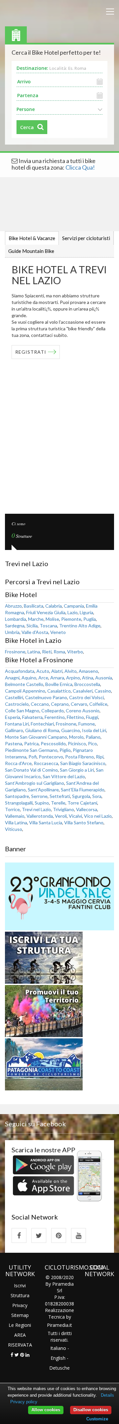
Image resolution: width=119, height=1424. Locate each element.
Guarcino (70, 730)
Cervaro (79, 704)
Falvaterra (32, 717)
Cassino (103, 691)
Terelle (58, 803)
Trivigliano (63, 809)
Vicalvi (75, 816)
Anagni (12, 677)
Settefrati (60, 796)
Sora (96, 796)
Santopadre (17, 796)
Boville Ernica (58, 684)
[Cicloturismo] (19, 1235)
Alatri (56, 671)
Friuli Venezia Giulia (45, 612)
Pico (92, 743)
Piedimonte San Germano (31, 750)
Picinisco (77, 743)
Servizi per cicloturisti (86, 238)
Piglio (65, 750)
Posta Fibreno (79, 756)
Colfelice (98, 704)
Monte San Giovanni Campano (36, 737)
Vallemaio (14, 816)
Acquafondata (19, 671)
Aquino (28, 677)
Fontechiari (42, 723)
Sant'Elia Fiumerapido (82, 789)
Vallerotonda (39, 816)
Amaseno (88, 671)
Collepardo (52, 710)
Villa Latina (16, 822)
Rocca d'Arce (18, 763)
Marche (36, 619)
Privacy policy (23, 1401)
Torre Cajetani (82, 803)
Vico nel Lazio (98, 816)
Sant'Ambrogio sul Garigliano (34, 783)
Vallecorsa (86, 809)
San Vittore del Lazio (64, 776)
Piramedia (57, 1325)
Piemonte (71, 619)
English (58, 1358)
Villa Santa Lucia (45, 822)
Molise (52, 619)
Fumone (86, 723)
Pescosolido (53, 743)
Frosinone (15, 651)
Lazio (72, 612)
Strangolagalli (19, 803)
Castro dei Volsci (86, 697)
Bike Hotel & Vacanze (32, 238)
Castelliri (14, 697)
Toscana (48, 625)
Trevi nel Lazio (36, 809)
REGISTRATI (30, 352)
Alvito (70, 671)
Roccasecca (46, 763)
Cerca (27, 127)
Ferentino (55, 717)
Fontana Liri (17, 723)
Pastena (13, 743)
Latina (33, 651)
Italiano (58, 1348)
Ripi (99, 756)
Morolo (76, 737)
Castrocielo (17, 704)
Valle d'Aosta (34, 632)
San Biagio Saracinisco (82, 763)
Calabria (53, 606)
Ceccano (40, 704)
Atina (87, 677)
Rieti (47, 651)
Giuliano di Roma (42, 730)
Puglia (89, 619)
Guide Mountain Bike (31, 251)
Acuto (42, 671)
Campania (74, 606)
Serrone (39, 796)
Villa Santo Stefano (83, 822)
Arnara (57, 677)
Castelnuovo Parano (46, 697)
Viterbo (75, 651)
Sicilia (32, 625)
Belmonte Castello (24, 684)
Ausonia (103, 677)
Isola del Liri (94, 730)
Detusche (59, 1368)
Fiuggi (92, 717)
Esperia (12, 717)
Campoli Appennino (25, 691)
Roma (59, 651)
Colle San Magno (22, 710)
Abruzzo (13, 606)
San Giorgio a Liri (77, 770)
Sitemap (20, 1315)
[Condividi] (12, 1355)
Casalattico (59, 691)
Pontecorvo (51, 756)
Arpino (73, 677)
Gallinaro (14, 730)
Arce (43, 677)
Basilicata (33, 606)
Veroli (61, 816)
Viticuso (13, 829)
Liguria (86, 612)
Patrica (31, 743)
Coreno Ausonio (82, 710)
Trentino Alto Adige (79, 625)
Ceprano (60, 704)
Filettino (75, 717)
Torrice (12, 809)
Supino (42, 803)
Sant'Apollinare (43, 789)
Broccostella (87, 684)
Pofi (32, 756)
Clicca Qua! (80, 167)
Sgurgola (81, 796)
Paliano (93, 737)
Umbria (12, 632)
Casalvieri (83, 691)
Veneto (58, 632)
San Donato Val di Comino (31, 770)
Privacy (19, 1305)
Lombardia (15, 619)
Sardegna (14, 625)
